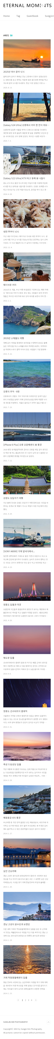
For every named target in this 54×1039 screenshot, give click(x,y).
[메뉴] (49, 5)
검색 (42, 5)
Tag (18, 15)
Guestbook (32, 15)
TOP (48, 1022)
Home (6, 15)
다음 (35, 1000)
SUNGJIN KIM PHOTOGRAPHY (15, 1022)
